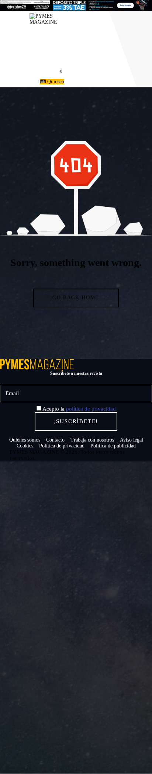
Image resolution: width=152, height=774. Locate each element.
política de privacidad (91, 409)
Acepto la (78, 409)
